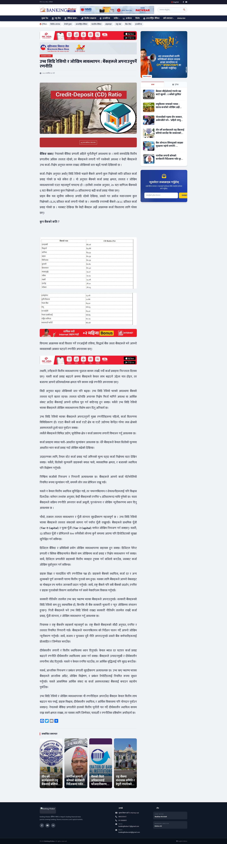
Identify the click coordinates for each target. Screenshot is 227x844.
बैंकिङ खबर (72, 18)
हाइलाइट (108, 24)
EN (53, 825)
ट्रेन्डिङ (177, 84)
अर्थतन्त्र (129, 18)
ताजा (152, 84)
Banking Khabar (49, 841)
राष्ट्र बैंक (58, 18)
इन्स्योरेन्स (106, 18)
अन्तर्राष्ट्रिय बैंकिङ (153, 18)
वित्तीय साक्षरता (90, 18)
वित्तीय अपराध (55, 24)
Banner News (46, 56)
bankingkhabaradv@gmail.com (129, 832)
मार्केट (116, 18)
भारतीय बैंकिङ (96, 24)
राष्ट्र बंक (118, 24)
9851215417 (122, 816)
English (181, 18)
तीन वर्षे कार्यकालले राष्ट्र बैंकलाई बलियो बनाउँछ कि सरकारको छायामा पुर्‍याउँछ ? (51, 786)
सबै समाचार (168, 18)
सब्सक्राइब (185, 195)
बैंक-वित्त (128, 24)
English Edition (182, 841)
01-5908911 (122, 820)
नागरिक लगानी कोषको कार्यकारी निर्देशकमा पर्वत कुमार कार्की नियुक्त (75, 784)
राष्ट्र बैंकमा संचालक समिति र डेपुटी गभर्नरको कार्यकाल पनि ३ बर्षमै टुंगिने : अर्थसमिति (125, 786)
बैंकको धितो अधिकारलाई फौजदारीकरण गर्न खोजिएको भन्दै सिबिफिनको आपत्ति (100, 786)
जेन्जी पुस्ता (68, 24)
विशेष (137, 18)
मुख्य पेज (44, 18)
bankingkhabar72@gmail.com (128, 826)
